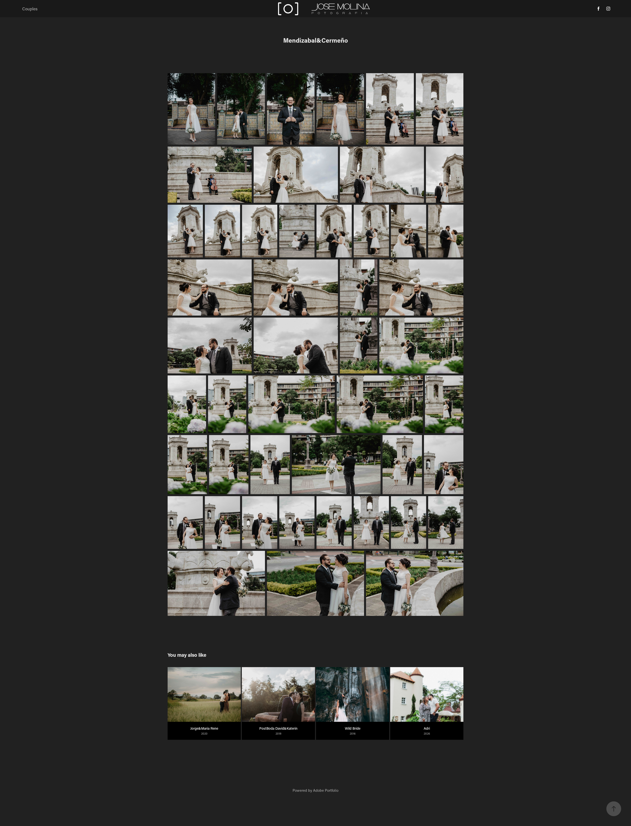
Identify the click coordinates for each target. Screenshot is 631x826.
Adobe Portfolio (325, 790)
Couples (29, 8)
